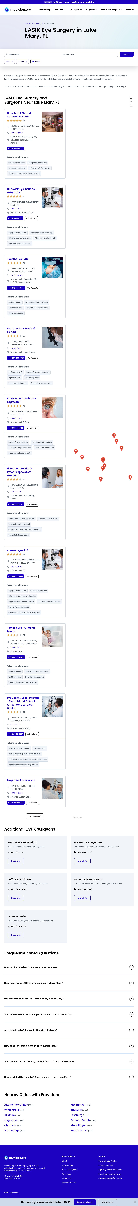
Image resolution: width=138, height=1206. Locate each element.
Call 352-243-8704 (16, 288)
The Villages (81, 1125)
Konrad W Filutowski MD (22, 842)
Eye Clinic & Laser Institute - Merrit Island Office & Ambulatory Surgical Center (23, 703)
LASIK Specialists (32, 23)
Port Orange (14, 1130)
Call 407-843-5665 (16, 803)
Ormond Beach (83, 1120)
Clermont (13, 1125)
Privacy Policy (67, 1165)
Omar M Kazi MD (18, 916)
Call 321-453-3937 (15, 734)
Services (9, 61)
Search (126, 54)
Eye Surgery (74, 9)
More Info (17, 861)
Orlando (12, 1115)
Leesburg (80, 1115)
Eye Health (58, 9)
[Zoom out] (131, 101)
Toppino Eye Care (18, 259)
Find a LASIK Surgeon (110, 9)
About (64, 1161)
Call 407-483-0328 (16, 358)
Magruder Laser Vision (21, 780)
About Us (130, 9)
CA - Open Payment (69, 1170)
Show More (35, 816)
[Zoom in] (131, 98)
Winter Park (14, 1110)
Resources (66, 1178)
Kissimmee (81, 1104)
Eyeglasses (90, 9)
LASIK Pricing (44, 9)
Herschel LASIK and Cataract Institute (19, 115)
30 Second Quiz (85, 1202)
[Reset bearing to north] (131, 104)
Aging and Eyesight (105, 1165)
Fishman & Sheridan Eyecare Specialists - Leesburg (20, 472)
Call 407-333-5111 (15, 218)
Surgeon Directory (69, 1183)
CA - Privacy (67, 1174)
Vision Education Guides (107, 1161)
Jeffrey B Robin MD (19, 879)
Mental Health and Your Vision (109, 1174)
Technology (22, 61)
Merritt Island (82, 1130)
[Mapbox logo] (78, 817)
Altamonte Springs (19, 1104)
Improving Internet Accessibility (110, 1170)
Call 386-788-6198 (15, 576)
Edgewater (14, 1120)
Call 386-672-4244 (16, 657)
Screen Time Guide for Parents (110, 1178)
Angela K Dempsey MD (88, 879)
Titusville (79, 1110)
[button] (103, 460)
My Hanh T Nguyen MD (88, 842)
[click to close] (135, 1202)
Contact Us (107, 1202)
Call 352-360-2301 (15, 504)
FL (43, 23)
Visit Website (31, 218)
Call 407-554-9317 (15, 148)
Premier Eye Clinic (18, 550)
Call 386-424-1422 (15, 428)
